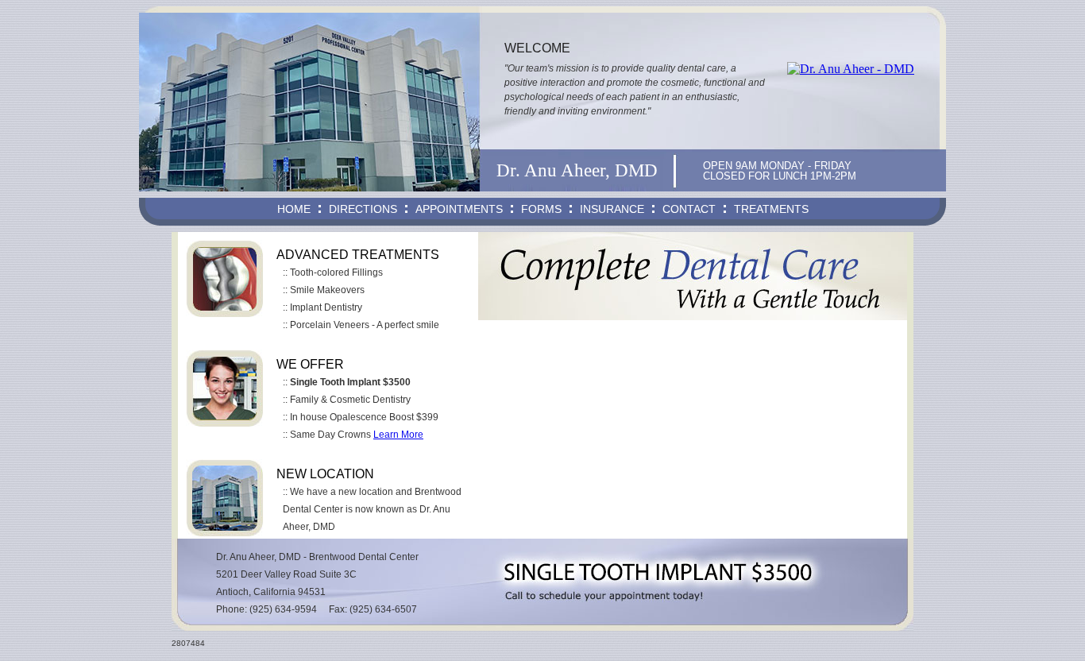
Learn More (398, 434)
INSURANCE (612, 209)
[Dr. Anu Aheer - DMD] (850, 69)
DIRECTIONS (363, 209)
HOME (294, 209)
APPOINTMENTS (459, 209)
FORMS (541, 209)
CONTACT (689, 209)
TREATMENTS (771, 209)
